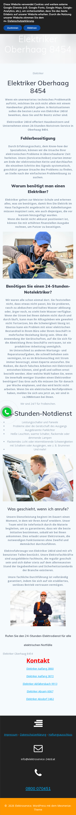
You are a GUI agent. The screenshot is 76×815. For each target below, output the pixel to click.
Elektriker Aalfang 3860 (40, 668)
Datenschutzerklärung (33, 734)
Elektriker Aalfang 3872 (40, 676)
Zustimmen (12, 27)
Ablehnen (32, 27)
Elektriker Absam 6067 (40, 691)
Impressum (11, 734)
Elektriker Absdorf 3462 (40, 699)
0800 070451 (38, 788)
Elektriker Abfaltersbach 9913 (40, 684)
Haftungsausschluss (60, 734)
